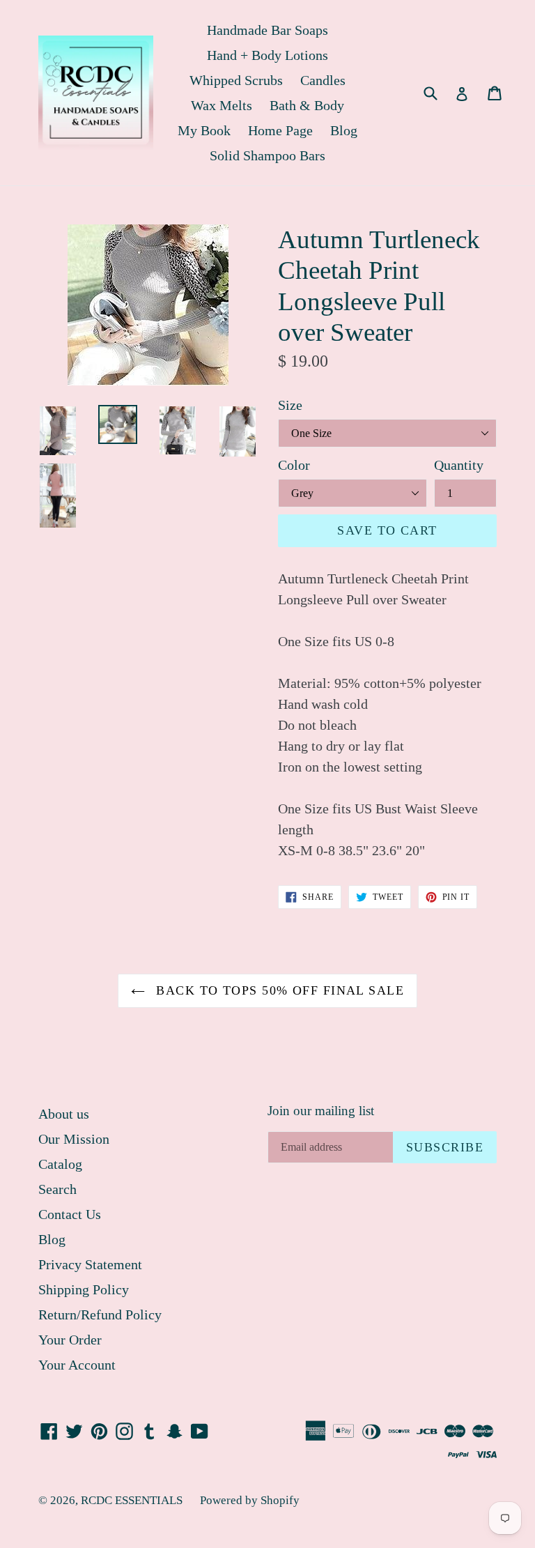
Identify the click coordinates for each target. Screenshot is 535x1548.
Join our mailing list (321, 1110)
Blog (343, 130)
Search (57, 1189)
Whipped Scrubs (236, 80)
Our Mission (73, 1139)
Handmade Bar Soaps (267, 30)
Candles (323, 80)
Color (294, 465)
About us (63, 1113)
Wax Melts (221, 105)
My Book (204, 130)
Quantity (458, 465)
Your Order (70, 1339)
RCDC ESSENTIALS (132, 1500)
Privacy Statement (90, 1264)
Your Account (77, 1364)
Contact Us (69, 1214)
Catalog (60, 1164)
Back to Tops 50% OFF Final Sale (278, 990)
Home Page (280, 130)
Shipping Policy (83, 1289)
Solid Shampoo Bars (267, 155)
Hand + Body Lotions (267, 55)
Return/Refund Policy (100, 1314)
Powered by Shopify (250, 1500)
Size (290, 405)
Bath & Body (307, 105)
